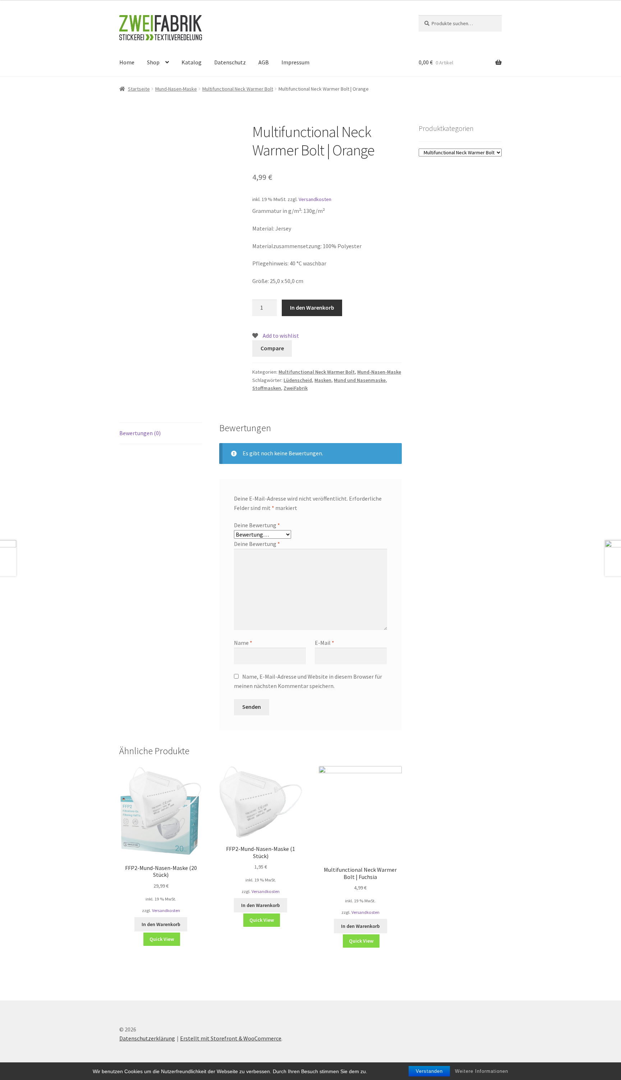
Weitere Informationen (481, 1071)
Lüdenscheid (298, 380)
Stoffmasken (266, 388)
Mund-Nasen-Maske (176, 89)
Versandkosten (315, 199)
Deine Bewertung (257, 525)
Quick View (162, 939)
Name (243, 642)
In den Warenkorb (312, 307)
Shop (153, 62)
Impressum (295, 62)
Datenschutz (230, 62)
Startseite (139, 89)
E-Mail (324, 642)
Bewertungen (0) (140, 433)
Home (126, 62)
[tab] (160, 433)
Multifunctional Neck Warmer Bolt (237, 89)
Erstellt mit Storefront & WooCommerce (230, 1038)
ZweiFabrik (296, 388)
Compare (272, 348)
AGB (263, 62)
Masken (322, 380)
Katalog (191, 62)
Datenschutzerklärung (147, 1038)
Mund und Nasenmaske (360, 380)
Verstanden (429, 1071)
